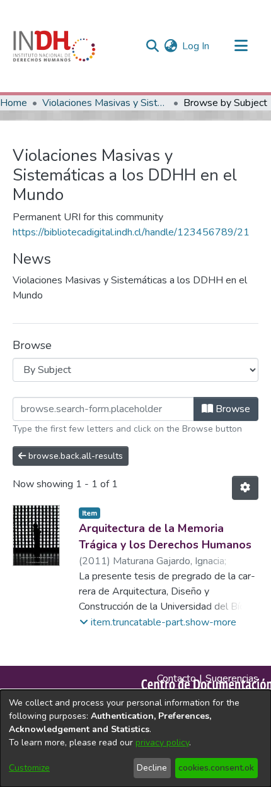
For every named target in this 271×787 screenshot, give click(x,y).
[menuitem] (170, 46)
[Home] (54, 46)
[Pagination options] (245, 488)
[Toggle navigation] (240, 46)
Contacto (176, 678)
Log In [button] (196, 46)
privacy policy (162, 743)
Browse (231, 409)
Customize (29, 768)
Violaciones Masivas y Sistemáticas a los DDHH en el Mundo (105, 103)
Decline (152, 768)
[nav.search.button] (152, 46)
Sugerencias (231, 678)
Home (13, 103)
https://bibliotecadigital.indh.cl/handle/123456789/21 (131, 232)
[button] (158, 622)
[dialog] (135, 738)
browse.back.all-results (74, 456)
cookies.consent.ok (216, 768)
